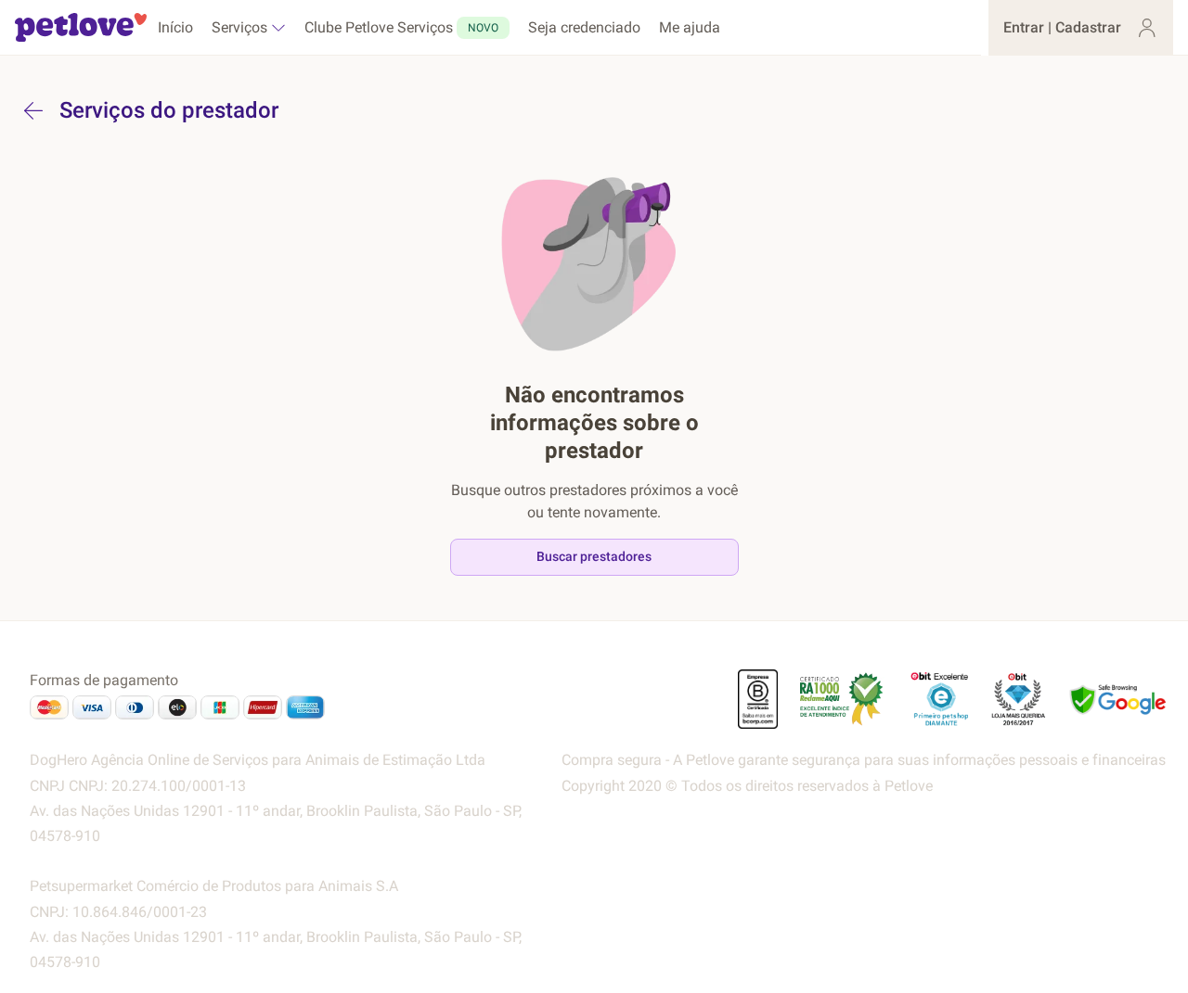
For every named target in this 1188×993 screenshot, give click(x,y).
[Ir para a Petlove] (81, 28)
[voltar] (33, 110)
